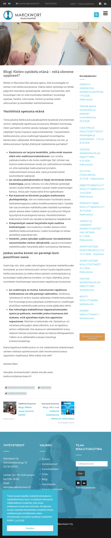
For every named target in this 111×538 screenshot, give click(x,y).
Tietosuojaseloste (85, 487)
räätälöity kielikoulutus (17, 393)
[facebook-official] (100, 3)
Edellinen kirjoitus (27, 409)
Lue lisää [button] (19, 520)
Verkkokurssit (49, 464)
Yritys (45, 474)
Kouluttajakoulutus (66, 422)
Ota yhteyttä (48, 484)
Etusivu (46, 459)
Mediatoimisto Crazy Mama (61, 528)
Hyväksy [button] (30, 528)
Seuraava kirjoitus (58, 411)
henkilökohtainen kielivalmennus (21, 387)
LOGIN (72, 4)
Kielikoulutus (8, 418)
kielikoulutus (46, 387)
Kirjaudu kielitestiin (86, 4)
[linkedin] (105, 3)
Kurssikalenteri (50, 469)
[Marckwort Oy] (22, 9)
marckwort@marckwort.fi (16, 487)
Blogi (45, 479)
